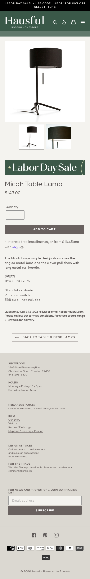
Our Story (14, 420)
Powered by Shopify (56, 571)
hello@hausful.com (71, 312)
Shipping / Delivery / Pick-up (25, 431)
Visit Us (13, 423)
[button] (31, 136)
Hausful (37, 571)
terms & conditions (41, 316)
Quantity (12, 207)
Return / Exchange (19, 427)
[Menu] (82, 22)
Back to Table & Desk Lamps (48, 337)
